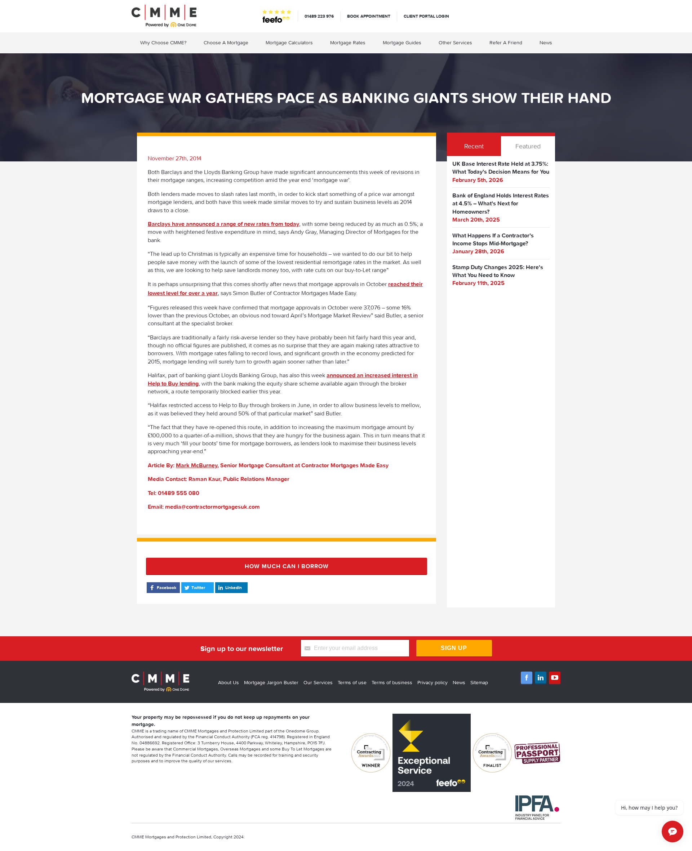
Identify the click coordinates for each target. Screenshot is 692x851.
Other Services (455, 42)
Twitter (198, 587)
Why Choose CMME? (163, 42)
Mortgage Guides (402, 42)
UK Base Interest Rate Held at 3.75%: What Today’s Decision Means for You (500, 167)
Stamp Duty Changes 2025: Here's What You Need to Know (497, 271)
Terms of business (392, 682)
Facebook (166, 587)
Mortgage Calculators (289, 42)
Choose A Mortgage (226, 42)
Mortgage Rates (347, 42)
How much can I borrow (287, 566)
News (546, 42)
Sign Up (454, 648)
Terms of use (352, 682)
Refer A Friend (505, 42)
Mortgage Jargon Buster (271, 682)
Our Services (318, 682)
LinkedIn (233, 587)
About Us (228, 682)
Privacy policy (432, 682)
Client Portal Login (426, 16)
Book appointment (368, 16)
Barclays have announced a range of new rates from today (223, 223)
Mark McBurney (196, 465)
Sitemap (479, 682)
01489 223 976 (319, 16)
